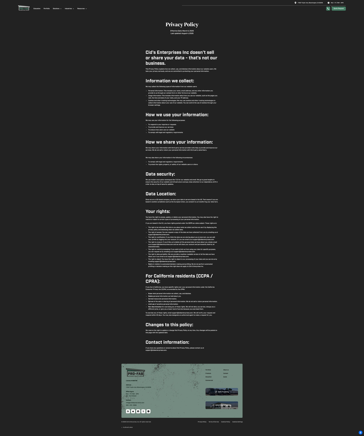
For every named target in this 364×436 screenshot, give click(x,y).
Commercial (209, 380)
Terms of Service (214, 422)
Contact (225, 373)
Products (208, 373)
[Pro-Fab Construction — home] (24, 9)
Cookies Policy (225, 422)
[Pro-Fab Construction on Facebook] (138, 411)
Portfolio (47, 8)
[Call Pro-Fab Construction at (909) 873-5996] (328, 9)
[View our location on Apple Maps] (133, 411)
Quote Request (339, 8)
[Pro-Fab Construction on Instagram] (148, 411)
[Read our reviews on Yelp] (143, 411)
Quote (225, 377)
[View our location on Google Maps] (128, 411)
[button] (57, 8)
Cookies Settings (237, 422)
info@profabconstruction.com (135, 403)
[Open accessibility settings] (360, 432)
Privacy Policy (202, 422)
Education (36, 8)
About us (226, 370)
